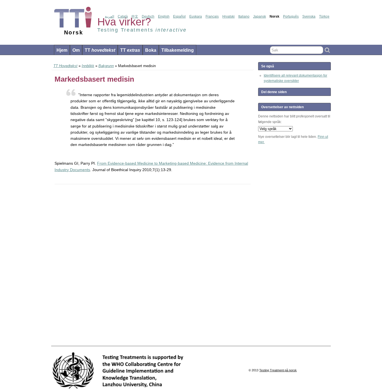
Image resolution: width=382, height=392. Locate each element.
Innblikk (88, 66)
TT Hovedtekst (65, 66)
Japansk (259, 16)
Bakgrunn (106, 66)
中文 (134, 16)
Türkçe (324, 16)
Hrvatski (228, 16)
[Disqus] (153, 265)
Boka (150, 50)
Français (212, 16)
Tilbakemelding (177, 50)
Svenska (308, 16)
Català (123, 16)
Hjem (61, 50)
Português (291, 16)
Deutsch (148, 16)
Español (179, 16)
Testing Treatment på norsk (278, 370)
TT (100, 50)
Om (76, 50)
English (163, 16)
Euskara (195, 16)
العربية (109, 16)
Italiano (243, 16)
